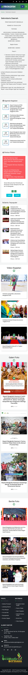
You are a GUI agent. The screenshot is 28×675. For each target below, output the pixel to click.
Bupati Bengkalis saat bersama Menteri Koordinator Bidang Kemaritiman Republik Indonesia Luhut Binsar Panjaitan (14, 558)
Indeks (9, 195)
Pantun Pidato (19, 608)
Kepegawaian (5, 615)
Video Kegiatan (20, 621)
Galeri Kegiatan (20, 611)
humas (15, 406)
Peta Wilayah (5, 609)
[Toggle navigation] (26, 7)
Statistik (17, 195)
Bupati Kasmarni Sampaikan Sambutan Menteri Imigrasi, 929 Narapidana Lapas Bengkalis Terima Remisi (17, 232)
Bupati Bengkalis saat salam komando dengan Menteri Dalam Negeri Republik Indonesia (13, 586)
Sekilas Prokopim (6, 604)
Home (2, 12)
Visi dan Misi (5, 612)
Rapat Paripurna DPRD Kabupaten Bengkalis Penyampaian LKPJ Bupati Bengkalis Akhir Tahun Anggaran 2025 (17, 108)
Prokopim (25, 671)
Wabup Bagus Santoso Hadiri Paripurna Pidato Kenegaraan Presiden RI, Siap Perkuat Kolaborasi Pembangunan (17, 253)
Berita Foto (19, 618)
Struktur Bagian (6, 618)
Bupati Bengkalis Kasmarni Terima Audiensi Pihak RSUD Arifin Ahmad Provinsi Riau (14, 442)
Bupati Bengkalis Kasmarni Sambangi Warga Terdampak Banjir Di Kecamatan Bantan (14, 484)
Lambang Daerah (6, 606)
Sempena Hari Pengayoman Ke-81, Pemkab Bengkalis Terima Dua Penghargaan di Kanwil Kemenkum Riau (17, 210)
